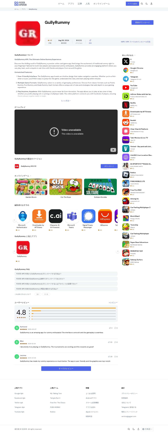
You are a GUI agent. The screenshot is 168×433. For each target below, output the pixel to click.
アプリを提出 (132, 4)
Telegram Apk (20, 407)
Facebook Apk (20, 398)
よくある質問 (90, 393)
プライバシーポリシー (129, 393)
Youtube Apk (19, 412)
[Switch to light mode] (147, 4)
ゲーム (61, 3)
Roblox (52, 412)
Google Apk (19, 393)
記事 (80, 3)
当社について (126, 403)
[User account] (151, 4)
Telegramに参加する (128, 407)
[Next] (117, 220)
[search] (142, 4)
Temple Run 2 (55, 398)
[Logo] (21, 3)
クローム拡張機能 (92, 403)
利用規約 (124, 398)
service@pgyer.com (128, 416)
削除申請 (89, 416)
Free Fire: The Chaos (57, 403)
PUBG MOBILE (55, 407)
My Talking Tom (56, 393)
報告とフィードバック (129, 412)
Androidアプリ (91, 398)
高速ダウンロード (142, 22)
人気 (88, 3)
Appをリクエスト (92, 412)
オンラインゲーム (101, 3)
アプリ (71, 3)
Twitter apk (19, 403)
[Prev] (14, 220)
